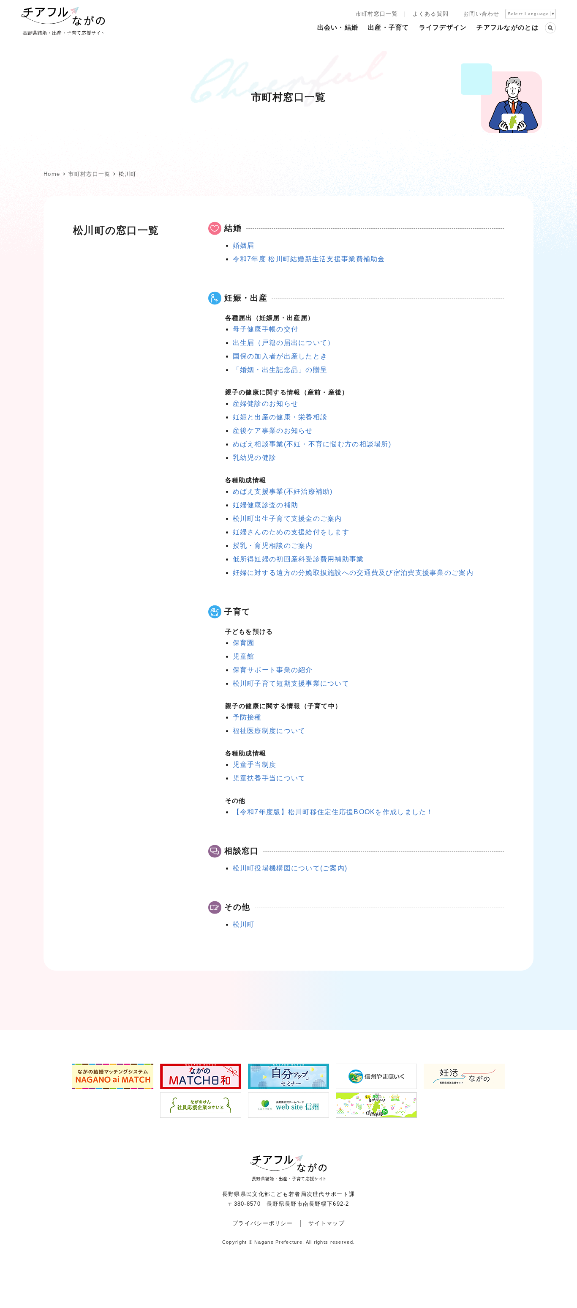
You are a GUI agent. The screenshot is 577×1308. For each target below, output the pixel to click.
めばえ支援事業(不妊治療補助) (283, 491)
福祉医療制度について (269, 730)
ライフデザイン (443, 27)
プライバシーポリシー (262, 1223)
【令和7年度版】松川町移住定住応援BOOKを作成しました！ (333, 811)
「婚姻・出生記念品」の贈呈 (280, 369)
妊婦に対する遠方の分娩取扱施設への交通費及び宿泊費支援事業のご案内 (353, 572)
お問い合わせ (481, 14)
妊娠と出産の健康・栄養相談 (280, 417)
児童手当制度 (255, 764)
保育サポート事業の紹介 (273, 669)
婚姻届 (244, 245)
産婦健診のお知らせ (266, 403)
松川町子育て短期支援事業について (291, 683)
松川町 (244, 924)
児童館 (244, 656)
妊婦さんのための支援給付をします (291, 532)
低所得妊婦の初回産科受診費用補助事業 (298, 559)
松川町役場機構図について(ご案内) (290, 868)
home (52, 174)
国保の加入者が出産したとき (280, 356)
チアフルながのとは (507, 27)
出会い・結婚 (338, 27)
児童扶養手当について (269, 778)
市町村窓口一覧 (377, 14)
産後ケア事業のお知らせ (273, 430)
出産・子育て (388, 27)
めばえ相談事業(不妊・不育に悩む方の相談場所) (312, 444)
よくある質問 (431, 14)
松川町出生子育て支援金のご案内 (287, 518)
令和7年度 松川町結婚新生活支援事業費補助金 (309, 259)
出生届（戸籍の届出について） (284, 342)
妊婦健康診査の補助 (266, 505)
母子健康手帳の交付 (266, 329)
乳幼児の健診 (255, 457)
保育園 (244, 642)
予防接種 (247, 717)
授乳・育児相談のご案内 (273, 545)
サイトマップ (326, 1223)
